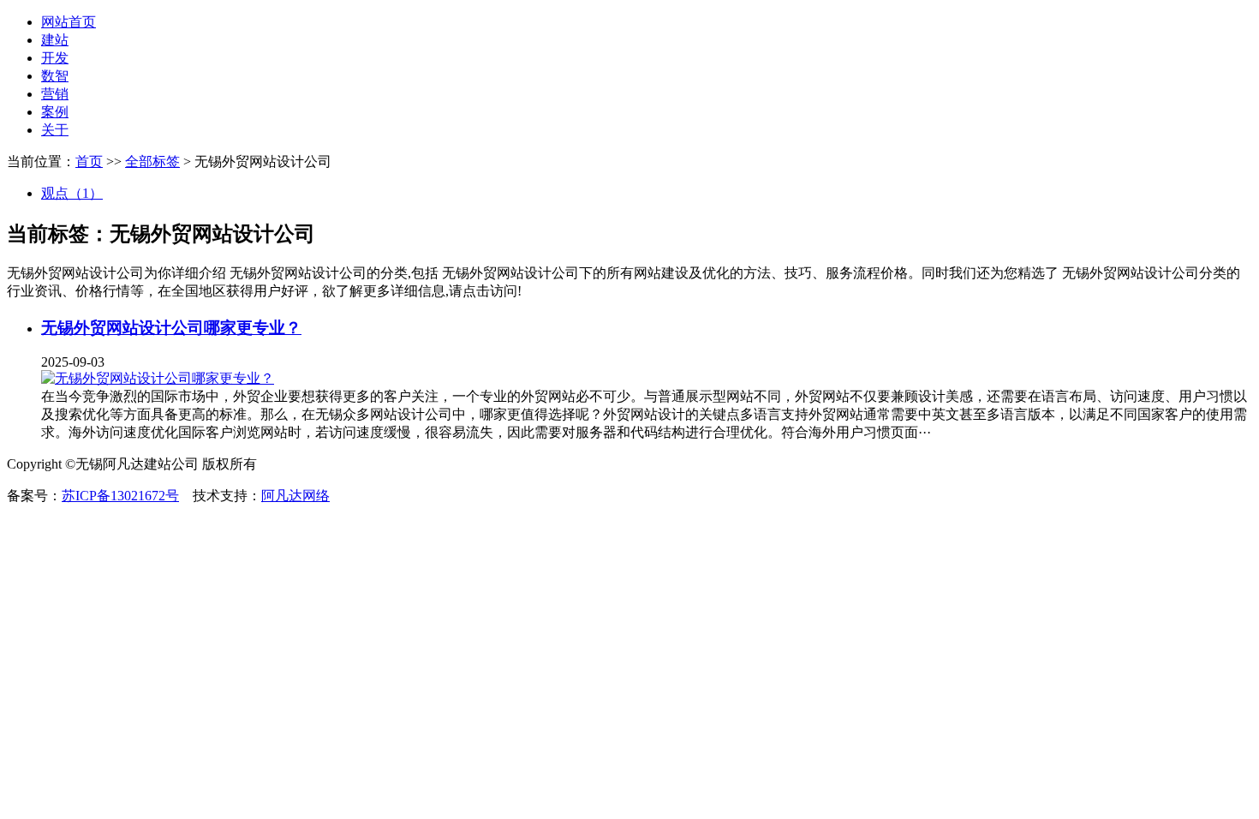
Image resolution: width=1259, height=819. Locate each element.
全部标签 (152, 161)
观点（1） (72, 193)
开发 (55, 58)
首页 (89, 161)
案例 (55, 112)
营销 (55, 94)
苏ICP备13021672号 (120, 495)
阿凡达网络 (295, 495)
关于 (55, 130)
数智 (55, 76)
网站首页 (68, 22)
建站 (55, 40)
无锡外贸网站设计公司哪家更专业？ (171, 328)
